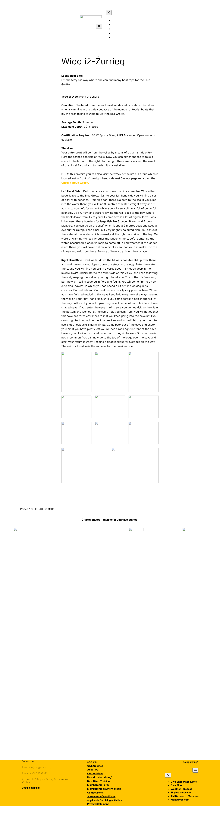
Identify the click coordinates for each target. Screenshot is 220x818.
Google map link (31, 787)
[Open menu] (99, 26)
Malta (51, 508)
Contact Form (95, 792)
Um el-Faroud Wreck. (75, 182)
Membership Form (98, 784)
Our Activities (95, 773)
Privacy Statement (98, 803)
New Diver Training (98, 781)
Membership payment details (104, 788)
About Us (92, 769)
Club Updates (95, 765)
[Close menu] (109, 12)
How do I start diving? (100, 777)
